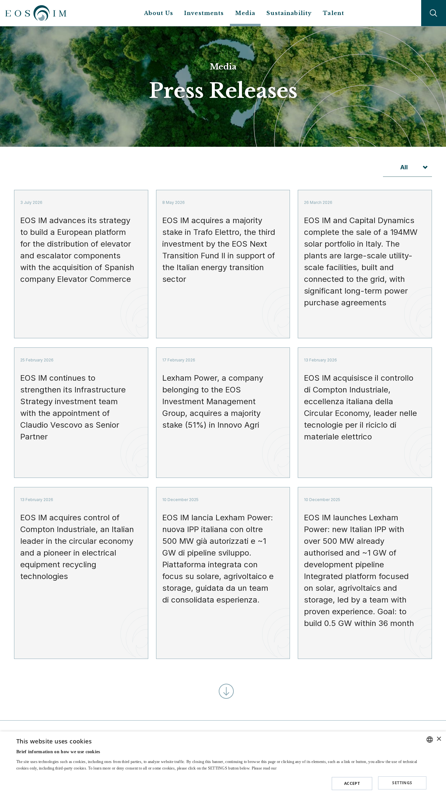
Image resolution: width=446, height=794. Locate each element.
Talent (333, 13)
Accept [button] (352, 783)
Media (245, 13)
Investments (204, 13)
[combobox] (429, 739)
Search (433, 13)
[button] (221, 781)
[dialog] (223, 762)
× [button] (438, 739)
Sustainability (289, 13)
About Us (158, 13)
